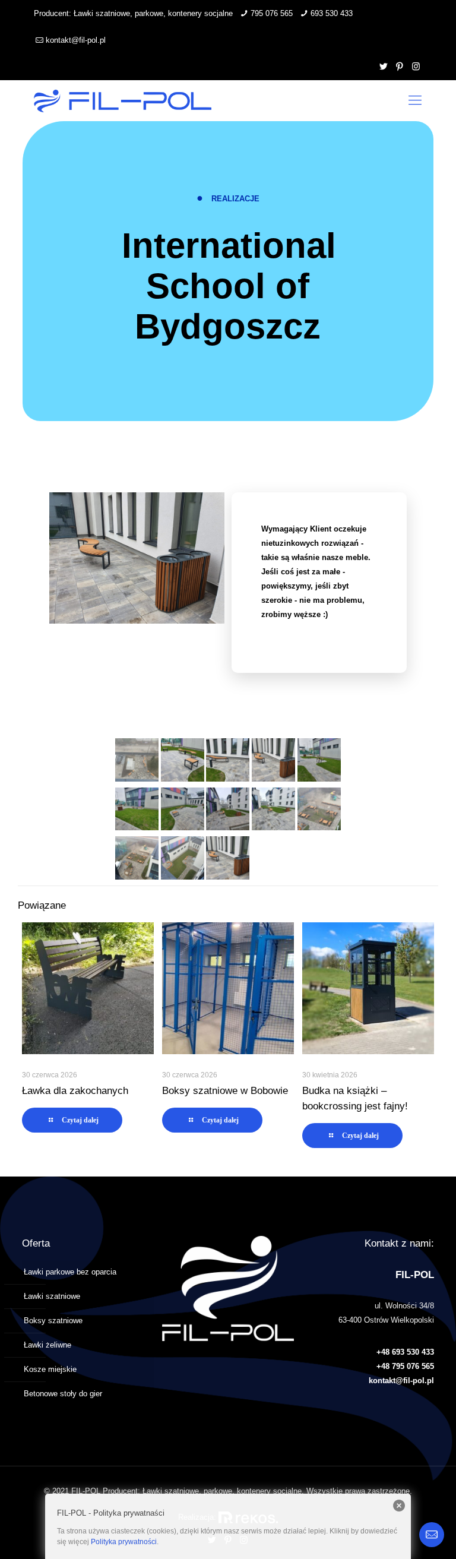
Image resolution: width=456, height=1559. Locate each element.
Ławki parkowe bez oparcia (70, 1271)
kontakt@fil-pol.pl (76, 40)
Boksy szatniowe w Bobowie (225, 1090)
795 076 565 (272, 13)
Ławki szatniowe (52, 1296)
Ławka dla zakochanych (75, 1090)
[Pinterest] (400, 66)
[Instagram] (416, 66)
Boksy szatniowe (53, 1320)
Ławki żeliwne (47, 1344)
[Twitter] (384, 66)
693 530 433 (332, 13)
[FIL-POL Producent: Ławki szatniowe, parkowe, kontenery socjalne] (122, 100)
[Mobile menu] (415, 100)
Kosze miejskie (50, 1369)
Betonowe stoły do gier (63, 1393)
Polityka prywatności (124, 1542)
